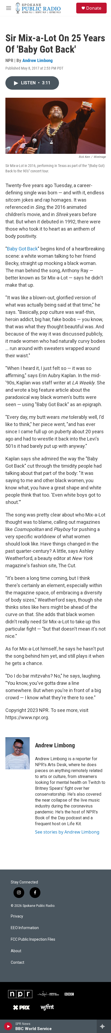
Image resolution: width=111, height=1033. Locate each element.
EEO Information (25, 928)
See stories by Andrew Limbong (67, 832)
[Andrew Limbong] (17, 753)
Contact (17, 963)
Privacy (17, 916)
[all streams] (104, 1026)
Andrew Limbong (37, 60)
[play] (8, 1026)
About (16, 951)
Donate (93, 8)
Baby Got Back (22, 249)
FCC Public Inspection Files (33, 939)
